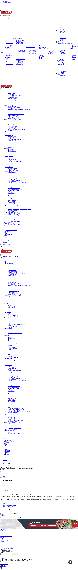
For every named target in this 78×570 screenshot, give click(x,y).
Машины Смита (11, 112)
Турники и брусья (11, 124)
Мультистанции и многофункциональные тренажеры (19, 109)
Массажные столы (11, 149)
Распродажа (7, 154)
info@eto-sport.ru (5, 469)
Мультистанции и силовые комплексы (16, 114)
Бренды (4, 226)
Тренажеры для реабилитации (11, 212)
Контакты (5, 242)
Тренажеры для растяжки (13, 168)
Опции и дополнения (12, 116)
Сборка (6, 232)
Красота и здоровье (12, 130)
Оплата (6, 233)
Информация (3, 542)
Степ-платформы (11, 193)
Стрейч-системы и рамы (13, 170)
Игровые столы (11, 137)
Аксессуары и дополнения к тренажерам (16, 99)
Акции (4, 225)
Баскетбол (10, 145)
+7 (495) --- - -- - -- (4, 17)
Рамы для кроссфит (12, 211)
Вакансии (7, 241)
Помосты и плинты (12, 164)
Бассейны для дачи (12, 136)
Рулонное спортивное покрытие (14, 221)
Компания (5, 236)
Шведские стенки (11, 179)
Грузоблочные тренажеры (13, 115)
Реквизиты (7, 238)
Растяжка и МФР (9, 167)
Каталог (4, 90)
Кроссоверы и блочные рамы (14, 111)
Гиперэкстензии (11, 175)
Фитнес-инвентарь (12, 127)
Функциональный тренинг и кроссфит (16, 120)
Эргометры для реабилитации (14, 213)
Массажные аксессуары (13, 153)
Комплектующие (11, 201)
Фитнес (7, 125)
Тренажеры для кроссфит (13, 210)
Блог (4, 227)
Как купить (2, 535)
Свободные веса (9, 156)
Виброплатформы (11, 128)
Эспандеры (10, 192)
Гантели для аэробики (12, 187)
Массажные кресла (12, 151)
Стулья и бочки (11, 199)
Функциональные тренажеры (14, 204)
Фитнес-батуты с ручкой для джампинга (16, 129)
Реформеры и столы (12, 198)
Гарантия (5, 235)
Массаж (7, 148)
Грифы (9, 121)
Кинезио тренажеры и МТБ (13, 214)
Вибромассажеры (11, 152)
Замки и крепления (12, 159)
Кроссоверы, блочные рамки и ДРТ (15, 117)
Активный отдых (9, 135)
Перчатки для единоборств (13, 133)
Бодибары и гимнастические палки (15, 184)
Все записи (2, 515)
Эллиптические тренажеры (13, 103)
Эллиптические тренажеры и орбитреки (16, 95)
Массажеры (10, 150)
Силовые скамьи (11, 108)
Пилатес (7, 196)
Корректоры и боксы (12, 200)
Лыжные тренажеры (12, 101)
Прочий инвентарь (12, 181)
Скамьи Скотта (11, 177)
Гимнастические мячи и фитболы (15, 189)
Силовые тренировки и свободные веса (13, 119)
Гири (9, 162)
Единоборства (8, 131)
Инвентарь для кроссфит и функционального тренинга (19, 209)
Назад (6, 261)
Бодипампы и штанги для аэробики (15, 183)
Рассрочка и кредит (9, 234)
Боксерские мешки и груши (13, 132)
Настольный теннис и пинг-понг (15, 146)
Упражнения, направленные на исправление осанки (11, 516)
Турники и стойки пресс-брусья (14, 118)
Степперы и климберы (12, 98)
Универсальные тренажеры (11, 222)
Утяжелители (10, 191)
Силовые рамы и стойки (13, 110)
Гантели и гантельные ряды (13, 157)
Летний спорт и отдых (12, 140)
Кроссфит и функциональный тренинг (13, 205)
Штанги (9, 158)
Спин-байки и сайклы (12, 97)
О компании (7, 237)
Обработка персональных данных (7, 547)
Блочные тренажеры (12, 106)
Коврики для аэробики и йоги (14, 188)
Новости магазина (6, 512)
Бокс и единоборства (10, 223)
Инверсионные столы (12, 126)
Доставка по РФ (8, 231)
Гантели (9, 122)
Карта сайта (2, 549)
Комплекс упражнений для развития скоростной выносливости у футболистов (16, 517)
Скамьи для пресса (12, 172)
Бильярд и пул (11, 147)
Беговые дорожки (11, 93)
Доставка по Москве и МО (11, 230)
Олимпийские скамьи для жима (14, 174)
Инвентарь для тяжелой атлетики (15, 161)
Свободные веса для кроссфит (14, 207)
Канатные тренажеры (12, 104)
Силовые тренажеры (9, 105)
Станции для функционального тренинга (16, 206)
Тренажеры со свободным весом (14, 107)
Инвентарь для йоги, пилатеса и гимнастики (17, 182)
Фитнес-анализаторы (12, 216)
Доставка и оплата (7, 228)
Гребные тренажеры (12, 96)
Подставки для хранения (13, 166)
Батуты (9, 138)
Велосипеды (10, 142)
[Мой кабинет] (1, 247)
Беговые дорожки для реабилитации (15, 215)
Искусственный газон (12, 220)
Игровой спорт (8, 143)
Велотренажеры (11, 94)
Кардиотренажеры (9, 91)
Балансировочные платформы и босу (15, 180)
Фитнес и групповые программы (12, 178)
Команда (7, 240)
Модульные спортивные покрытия (15, 219)
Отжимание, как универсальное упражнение (9, 518)
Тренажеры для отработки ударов (15, 224)
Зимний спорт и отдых (12, 141)
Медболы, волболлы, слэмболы (14, 195)
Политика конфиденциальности (7, 548)
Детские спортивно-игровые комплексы (16, 139)
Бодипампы (10, 194)
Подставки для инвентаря (13, 185)
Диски (9, 163)
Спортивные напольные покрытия (12, 217)
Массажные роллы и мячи (13, 190)
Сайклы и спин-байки (12, 100)
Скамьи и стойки (11, 202)
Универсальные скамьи (12, 173)
